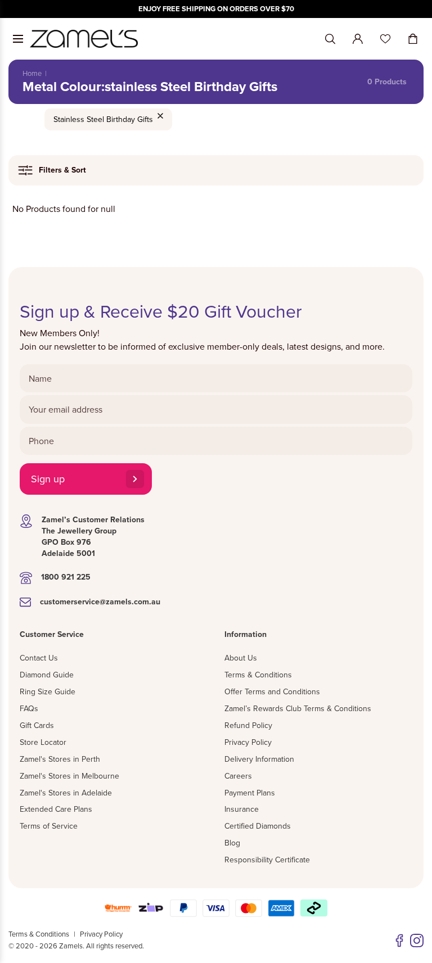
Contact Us (39, 657)
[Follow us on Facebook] (399, 940)
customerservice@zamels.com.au (100, 601)
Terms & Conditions (258, 674)
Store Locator (43, 742)
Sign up (48, 479)
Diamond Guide (47, 674)
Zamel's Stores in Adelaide (66, 792)
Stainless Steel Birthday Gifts (103, 119)
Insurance (241, 809)
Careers (238, 775)
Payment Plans (249, 792)
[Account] (357, 39)
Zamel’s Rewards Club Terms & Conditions (297, 708)
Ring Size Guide (47, 691)
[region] (216, 9)
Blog (232, 842)
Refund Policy (248, 725)
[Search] (330, 39)
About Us (240, 657)
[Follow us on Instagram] (417, 940)
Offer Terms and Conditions (272, 691)
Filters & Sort (62, 169)
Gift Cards (37, 725)
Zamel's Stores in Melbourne (69, 775)
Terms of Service (49, 825)
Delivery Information (259, 759)
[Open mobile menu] (18, 38)
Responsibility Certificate (267, 859)
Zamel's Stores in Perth (60, 759)
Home (32, 73)
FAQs (29, 708)
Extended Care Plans (56, 809)
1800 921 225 (66, 576)
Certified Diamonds (257, 825)
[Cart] (413, 38)
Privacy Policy (248, 742)
